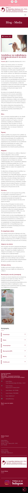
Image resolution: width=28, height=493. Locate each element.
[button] (14, 340)
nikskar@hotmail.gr (10, 398)
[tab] (14, 334)
